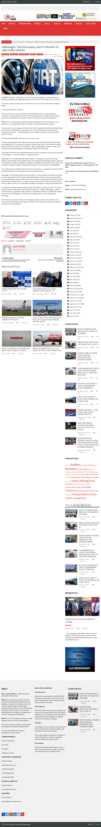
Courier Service (78, 472)
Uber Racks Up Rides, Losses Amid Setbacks (50, 260)
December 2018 (74, 258)
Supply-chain (91, 24)
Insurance (67, 481)
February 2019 (74, 252)
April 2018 (72, 282)
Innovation (68, 24)
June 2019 (72, 246)
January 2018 (73, 292)
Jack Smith (49, 54)
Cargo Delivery (83, 469)
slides (33, 54)
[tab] (69, 505)
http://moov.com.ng (19, 249)
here (66, 173)
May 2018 (72, 279)
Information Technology (80, 477)
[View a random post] (96, 33)
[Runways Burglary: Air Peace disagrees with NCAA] (16, 308)
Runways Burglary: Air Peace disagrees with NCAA (13, 319)
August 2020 (73, 227)
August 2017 (73, 307)
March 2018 (73, 285)
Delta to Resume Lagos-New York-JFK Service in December (87, 331)
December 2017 (74, 295)
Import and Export (91, 474)
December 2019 (74, 237)
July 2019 (72, 243)
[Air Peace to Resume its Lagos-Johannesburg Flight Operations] (70, 386)
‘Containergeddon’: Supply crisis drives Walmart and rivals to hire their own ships (88, 554)
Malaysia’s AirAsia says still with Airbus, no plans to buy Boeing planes (47, 349)
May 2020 (72, 233)
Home (3, 24)
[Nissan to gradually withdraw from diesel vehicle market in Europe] (16, 339)
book (82, 465)
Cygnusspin (26, 824)
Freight (82, 474)
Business (37, 24)
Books (5, 28)
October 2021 (73, 215)
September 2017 (74, 304)
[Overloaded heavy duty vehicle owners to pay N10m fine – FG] (47, 279)
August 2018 (73, 270)
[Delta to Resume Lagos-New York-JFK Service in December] (70, 331)
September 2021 (74, 218)
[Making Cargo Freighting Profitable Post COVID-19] (70, 345)
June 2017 (72, 313)
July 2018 (72, 273)
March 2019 (73, 249)
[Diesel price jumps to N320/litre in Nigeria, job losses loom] (70, 399)
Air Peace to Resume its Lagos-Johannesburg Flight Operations (87, 386)
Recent (70, 505)
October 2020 (73, 224)
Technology (68, 494)
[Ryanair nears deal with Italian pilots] (16, 279)
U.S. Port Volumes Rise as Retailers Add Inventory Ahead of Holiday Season (15, 260)
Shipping (85, 491)
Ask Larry (67, 465)
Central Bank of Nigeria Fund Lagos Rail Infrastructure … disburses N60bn (89, 539)
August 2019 (73, 240)
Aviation (12, 24)
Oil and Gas (75, 484)
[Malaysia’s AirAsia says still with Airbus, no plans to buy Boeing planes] (47, 339)
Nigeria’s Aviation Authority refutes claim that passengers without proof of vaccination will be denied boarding (88, 442)
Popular (78, 505)
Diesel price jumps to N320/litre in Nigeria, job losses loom (88, 399)
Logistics (56, 24)
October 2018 (73, 264)
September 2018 (74, 267)
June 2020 (72, 230)
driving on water (76, 474)
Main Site (86, 1)
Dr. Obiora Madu (88, 472)
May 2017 (72, 316)
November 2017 (74, 298)
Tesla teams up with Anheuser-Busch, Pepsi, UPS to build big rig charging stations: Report (47, 320)
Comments (87, 505)
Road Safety (80, 487)
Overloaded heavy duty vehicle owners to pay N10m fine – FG (45, 290)
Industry (67, 477)
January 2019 (73, 255)
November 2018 (74, 261)
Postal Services (82, 484)
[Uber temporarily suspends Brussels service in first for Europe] (70, 425)
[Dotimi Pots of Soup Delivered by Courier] (82, 606)
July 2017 (72, 310)
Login (97, 1)
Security (78, 491)
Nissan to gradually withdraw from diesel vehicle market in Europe (16, 349)
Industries (14, 54)
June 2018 (72, 276)
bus (96, 465)
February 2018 (74, 289)
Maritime (79, 24)
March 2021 (73, 221)
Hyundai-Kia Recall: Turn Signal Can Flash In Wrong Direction (88, 412)
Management (24, 54)
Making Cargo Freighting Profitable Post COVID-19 (89, 525)
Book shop (90, 465)
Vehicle (47, 24)
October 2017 (73, 301)
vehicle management (75, 498)
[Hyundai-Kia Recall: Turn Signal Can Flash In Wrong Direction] (70, 412)
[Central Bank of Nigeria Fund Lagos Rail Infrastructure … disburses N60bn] (70, 355)
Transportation (24, 24)
